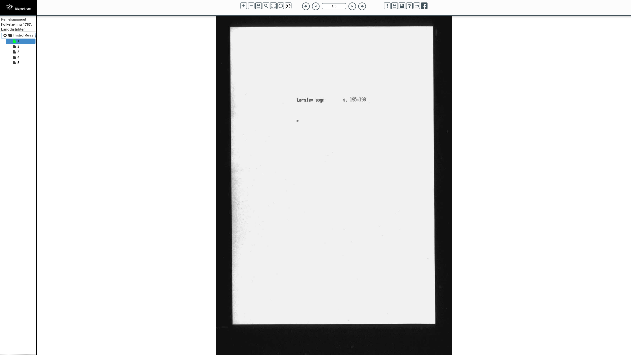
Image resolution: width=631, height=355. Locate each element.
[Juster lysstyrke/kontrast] (288, 5)
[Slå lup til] (266, 5)
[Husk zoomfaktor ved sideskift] (258, 5)
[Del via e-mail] (416, 5)
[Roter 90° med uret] (280, 5)
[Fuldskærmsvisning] (273, 5)
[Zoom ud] (251, 5)
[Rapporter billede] (387, 5)
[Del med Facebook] (424, 5)
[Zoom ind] (243, 5)
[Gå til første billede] (306, 6)
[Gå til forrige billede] (316, 6)
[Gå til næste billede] (352, 6)
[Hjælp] (409, 5)
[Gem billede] (402, 5)
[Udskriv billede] (394, 5)
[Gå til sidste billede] (362, 6)
